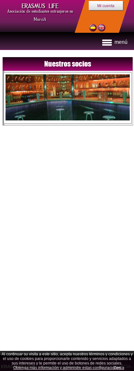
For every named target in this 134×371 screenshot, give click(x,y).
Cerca (119, 367)
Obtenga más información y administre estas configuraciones (67, 367)
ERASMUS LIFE (40, 6)
